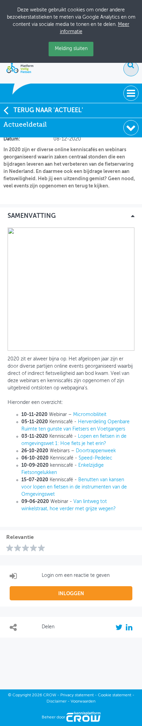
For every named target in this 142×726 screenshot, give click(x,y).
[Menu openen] (131, 93)
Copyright (21, 695)
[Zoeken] (131, 68)
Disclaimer (57, 701)
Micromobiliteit (89, 414)
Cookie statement (114, 695)
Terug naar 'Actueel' (48, 110)
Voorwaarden (83, 701)
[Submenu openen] (131, 127)
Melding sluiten (71, 48)
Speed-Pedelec (95, 458)
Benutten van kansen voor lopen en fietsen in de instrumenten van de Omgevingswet (74, 487)
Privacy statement (77, 695)
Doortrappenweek (96, 450)
